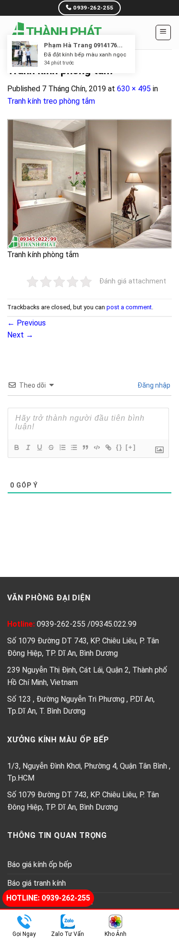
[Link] (108, 447)
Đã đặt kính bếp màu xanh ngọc (85, 68)
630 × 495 (134, 88)
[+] (131, 447)
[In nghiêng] (27, 447)
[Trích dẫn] (85, 447)
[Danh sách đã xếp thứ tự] (62, 447)
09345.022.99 (114, 624)
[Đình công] (50, 447)
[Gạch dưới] (39, 447)
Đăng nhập (153, 385)
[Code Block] (96, 447)
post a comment (129, 307)
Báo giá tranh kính (36, 883)
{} (119, 447)
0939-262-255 (62, 624)
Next (20, 334)
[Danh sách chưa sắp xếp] (73, 447)
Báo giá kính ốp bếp (39, 864)
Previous (26, 322)
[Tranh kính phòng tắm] (89, 182)
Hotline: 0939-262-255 (48, 897)
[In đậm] (16, 447)
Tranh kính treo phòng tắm (51, 101)
